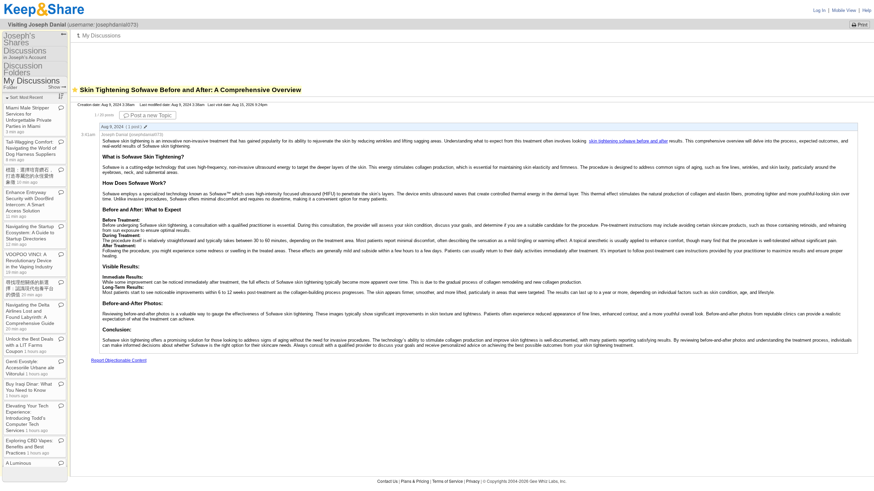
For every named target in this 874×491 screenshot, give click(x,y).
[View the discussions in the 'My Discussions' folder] (99, 35)
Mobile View (844, 10)
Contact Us (387, 481)
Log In (819, 10)
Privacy (473, 481)
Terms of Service (447, 481)
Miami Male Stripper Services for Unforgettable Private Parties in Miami (29, 119)
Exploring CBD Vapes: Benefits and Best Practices (29, 447)
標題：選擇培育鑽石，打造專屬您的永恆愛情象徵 (30, 176)
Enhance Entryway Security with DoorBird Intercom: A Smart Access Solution (30, 204)
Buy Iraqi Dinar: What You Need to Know (29, 389)
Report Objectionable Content (118, 360)
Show (54, 87)
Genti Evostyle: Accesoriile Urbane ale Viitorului (30, 367)
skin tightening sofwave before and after (628, 141)
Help (866, 10)
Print (862, 24)
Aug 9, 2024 (121, 126)
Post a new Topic (150, 115)
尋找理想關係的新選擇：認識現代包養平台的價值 (30, 288)
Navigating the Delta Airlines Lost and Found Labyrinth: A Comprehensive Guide (30, 316)
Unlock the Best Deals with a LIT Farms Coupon (29, 345)
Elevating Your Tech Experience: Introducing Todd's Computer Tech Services (27, 418)
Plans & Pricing (415, 481)
